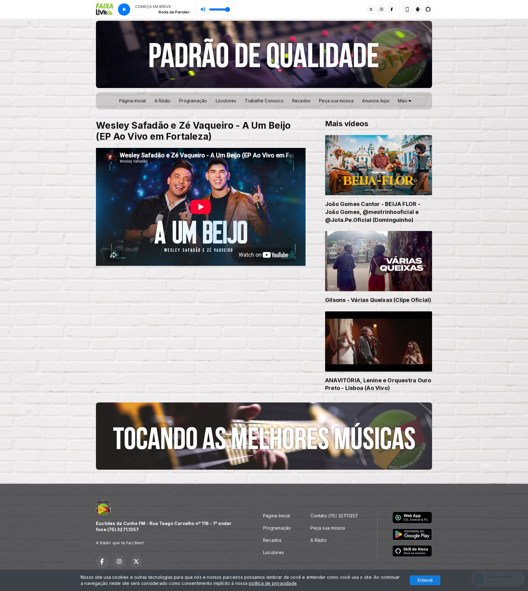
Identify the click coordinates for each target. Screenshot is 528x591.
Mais (403, 100)
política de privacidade (273, 583)
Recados (301, 100)
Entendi (425, 580)
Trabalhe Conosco (264, 100)
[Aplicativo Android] (418, 9)
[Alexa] (428, 9)
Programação (193, 100)
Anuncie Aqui (375, 100)
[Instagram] (381, 9)
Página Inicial (132, 100)
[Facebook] (392, 9)
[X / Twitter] (371, 9)
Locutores (226, 100)
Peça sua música (336, 100)
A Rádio (162, 100)
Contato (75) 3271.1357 (334, 515)
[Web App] (407, 9)
